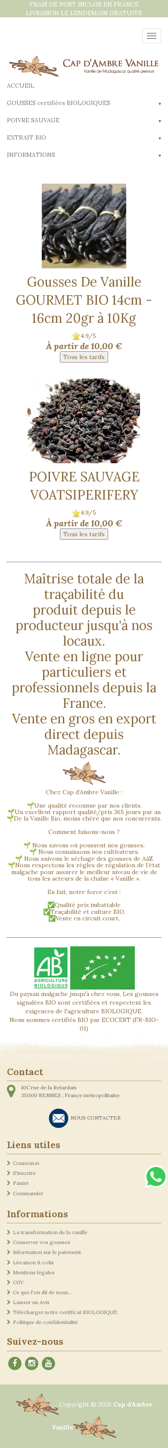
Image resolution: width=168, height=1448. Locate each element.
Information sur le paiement (47, 1252)
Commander (28, 1193)
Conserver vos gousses (41, 1242)
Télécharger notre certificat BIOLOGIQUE (65, 1312)
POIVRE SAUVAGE (33, 120)
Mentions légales (34, 1272)
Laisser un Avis (31, 1302)
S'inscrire (24, 1173)
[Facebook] (14, 1362)
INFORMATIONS (31, 155)
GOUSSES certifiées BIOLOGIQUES (58, 103)
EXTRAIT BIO (26, 137)
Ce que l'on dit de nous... (42, 1292)
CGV (18, 1282)
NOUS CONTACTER (96, 1117)
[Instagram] (31, 1362)
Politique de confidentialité (45, 1322)
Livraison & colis (33, 1262)
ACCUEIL (20, 85)
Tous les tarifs (84, 357)
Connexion (26, 1163)
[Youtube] (48, 1362)
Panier (21, 1183)
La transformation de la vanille (50, 1232)
